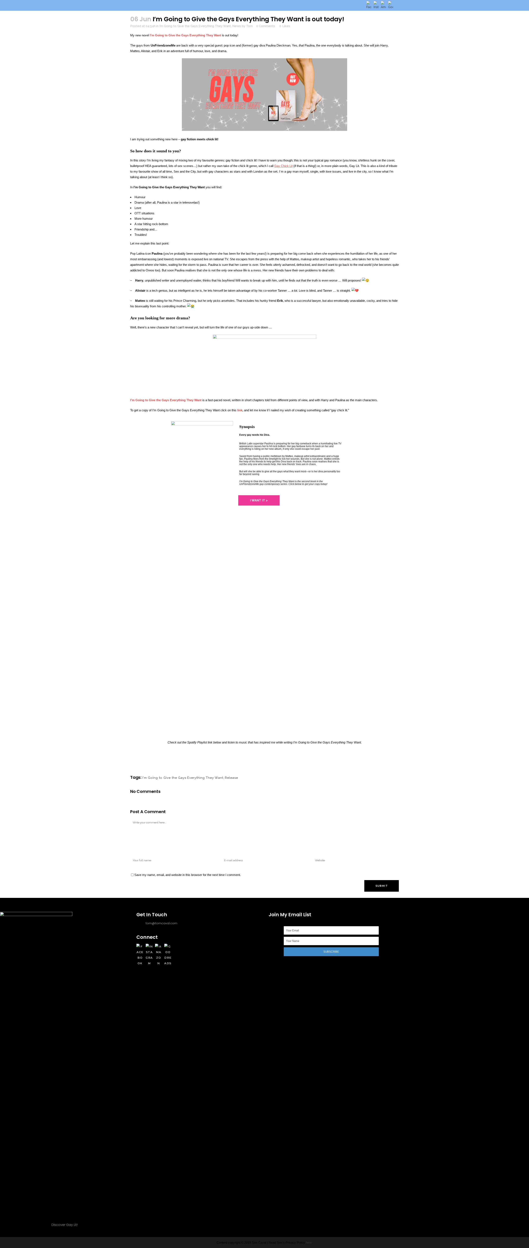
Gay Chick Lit (283, 166)
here (309, 1242)
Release (231, 778)
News (236, 26)
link (239, 410)
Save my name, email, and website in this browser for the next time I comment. (187, 875)
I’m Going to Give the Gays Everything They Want (195, 26)
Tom (249, 26)
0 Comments (265, 26)
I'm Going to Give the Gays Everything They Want (182, 778)
